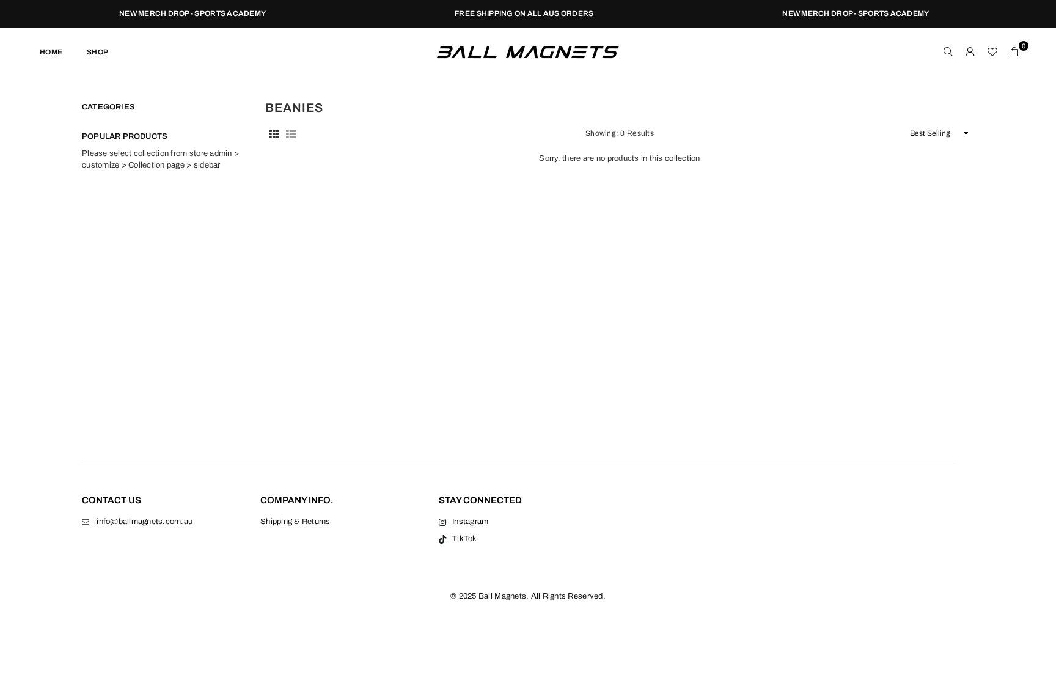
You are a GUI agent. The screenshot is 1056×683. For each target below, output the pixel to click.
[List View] (290, 133)
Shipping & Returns (295, 521)
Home (51, 52)
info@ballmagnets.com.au (145, 521)
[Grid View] (273, 133)
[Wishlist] (992, 52)
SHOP (97, 52)
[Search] (948, 52)
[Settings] (970, 52)
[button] (1014, 52)
